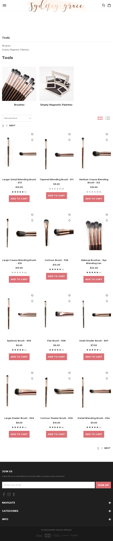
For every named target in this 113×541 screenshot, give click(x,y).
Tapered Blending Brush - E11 (56, 179)
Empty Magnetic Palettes (15, 49)
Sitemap (68, 530)
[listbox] (17, 118)
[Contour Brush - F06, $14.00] (56, 233)
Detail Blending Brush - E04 (94, 418)
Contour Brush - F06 (56, 260)
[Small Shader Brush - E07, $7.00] (94, 314)
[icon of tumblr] (14, 494)
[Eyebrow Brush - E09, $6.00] (19, 314)
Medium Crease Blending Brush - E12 (93, 181)
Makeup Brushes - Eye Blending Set (94, 262)
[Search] (103, 5)
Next (12, 125)
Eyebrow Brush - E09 (19, 340)
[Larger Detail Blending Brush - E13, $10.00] (19, 152)
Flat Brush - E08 (56, 340)
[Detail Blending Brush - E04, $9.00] (94, 391)
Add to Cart (19, 198)
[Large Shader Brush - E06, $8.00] (19, 391)
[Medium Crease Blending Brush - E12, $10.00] (94, 152)
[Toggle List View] (107, 118)
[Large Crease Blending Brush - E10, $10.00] (19, 233)
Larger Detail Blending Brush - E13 (19, 181)
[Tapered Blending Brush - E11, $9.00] (56, 152)
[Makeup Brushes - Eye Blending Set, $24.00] (94, 233)
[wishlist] (32, 134)
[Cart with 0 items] (109, 5)
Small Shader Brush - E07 (93, 340)
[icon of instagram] (9, 494)
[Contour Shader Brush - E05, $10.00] (56, 391)
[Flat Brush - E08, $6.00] (56, 314)
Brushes (6, 45)
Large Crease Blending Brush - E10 (19, 262)
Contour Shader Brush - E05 (56, 418)
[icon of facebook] (4, 494)
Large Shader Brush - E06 (19, 418)
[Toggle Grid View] (100, 118)
